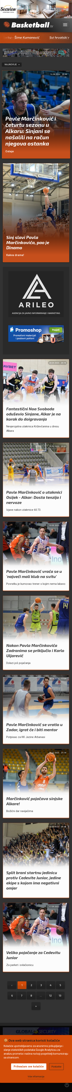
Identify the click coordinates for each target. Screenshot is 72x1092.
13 (60, 995)
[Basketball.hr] (28, 27)
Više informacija (36, 1076)
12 (50, 995)
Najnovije (11, 64)
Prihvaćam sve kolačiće (29, 1066)
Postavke (56, 1066)
